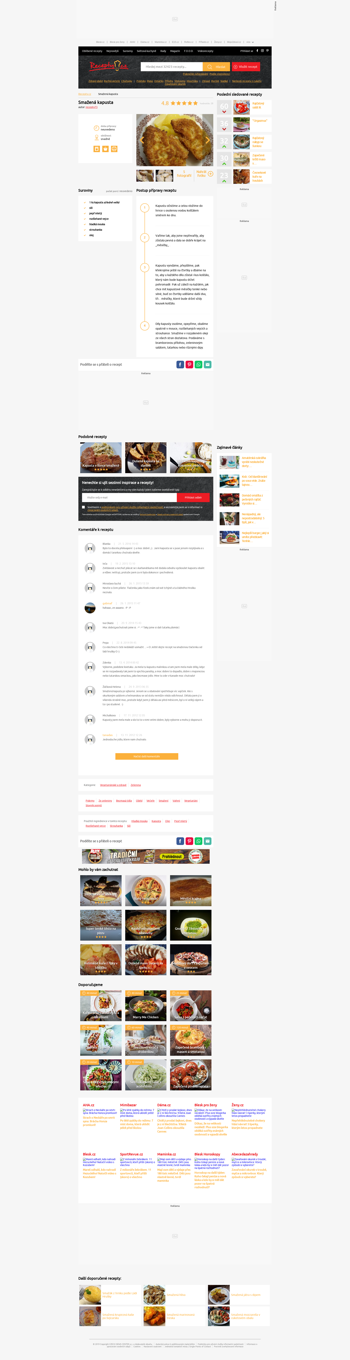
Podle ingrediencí (220, 74)
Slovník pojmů (94, 805)
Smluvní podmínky (147, 514)
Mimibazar (128, 1105)
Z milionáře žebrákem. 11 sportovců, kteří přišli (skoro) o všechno (135, 1173)
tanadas (108, 735)
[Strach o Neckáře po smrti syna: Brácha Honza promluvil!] (100, 1110)
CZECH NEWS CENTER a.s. (121, 1344)
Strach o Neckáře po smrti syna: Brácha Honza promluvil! (99, 1121)
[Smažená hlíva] (154, 1294)
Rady (163, 51)
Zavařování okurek (175, 84)
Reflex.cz (188, 42)
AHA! (132, 42)
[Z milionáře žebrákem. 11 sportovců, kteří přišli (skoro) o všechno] (137, 1161)
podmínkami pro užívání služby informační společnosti (132, 507)
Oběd (139, 800)
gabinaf (107, 603)
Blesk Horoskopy (207, 1154)
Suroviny (128, 51)
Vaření (176, 800)
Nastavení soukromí (153, 1346)
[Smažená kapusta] (174, 165)
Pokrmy (90, 800)
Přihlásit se (246, 51)
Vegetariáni (191, 800)
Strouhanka (116, 825)
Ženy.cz (218, 42)
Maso (150, 81)
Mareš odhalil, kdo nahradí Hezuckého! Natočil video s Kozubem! (99, 1173)
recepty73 (92, 107)
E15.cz (175, 42)
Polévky (141, 81)
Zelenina (136, 785)
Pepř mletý (180, 821)
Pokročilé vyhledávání (195, 74)
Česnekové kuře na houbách (259, 176)
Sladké (224, 81)
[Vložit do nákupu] (105, 149)
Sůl (129, 825)
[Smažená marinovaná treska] (154, 1315)
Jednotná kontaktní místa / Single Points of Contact (188, 1346)
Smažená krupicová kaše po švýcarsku (118, 1316)
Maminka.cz (161, 42)
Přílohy (169, 81)
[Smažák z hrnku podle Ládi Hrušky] (90, 1294)
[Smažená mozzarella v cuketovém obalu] (219, 1315)
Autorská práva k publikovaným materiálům (175, 1344)
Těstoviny (179, 81)
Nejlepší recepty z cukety (246, 81)
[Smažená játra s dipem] (219, 1294)
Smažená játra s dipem (245, 1294)
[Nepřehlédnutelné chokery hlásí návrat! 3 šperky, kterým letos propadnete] (249, 1112)
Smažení (163, 800)
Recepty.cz (84, 94)
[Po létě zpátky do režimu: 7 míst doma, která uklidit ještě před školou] (137, 1112)
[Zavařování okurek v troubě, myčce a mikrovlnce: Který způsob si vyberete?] (249, 1161)
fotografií (184, 173)
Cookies (137, 1346)
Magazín (175, 51)
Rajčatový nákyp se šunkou (258, 142)
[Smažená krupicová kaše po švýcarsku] (90, 1315)
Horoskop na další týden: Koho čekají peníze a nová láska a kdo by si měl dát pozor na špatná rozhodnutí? (210, 1180)
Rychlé (215, 81)
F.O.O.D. (188, 51)
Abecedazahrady (245, 1154)
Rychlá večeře (112, 81)
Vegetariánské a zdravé (113, 785)
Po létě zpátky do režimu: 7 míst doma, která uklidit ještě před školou (136, 1124)
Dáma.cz (145, 42)
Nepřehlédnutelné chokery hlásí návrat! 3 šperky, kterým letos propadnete (248, 1124)
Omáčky (159, 81)
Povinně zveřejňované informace (228, 1346)
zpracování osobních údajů (103, 510)
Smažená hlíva (176, 1294)
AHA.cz (88, 1105)
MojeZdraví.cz (234, 42)
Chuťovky (126, 81)
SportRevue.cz (131, 1154)
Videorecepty (205, 51)
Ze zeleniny (105, 800)
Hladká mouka (139, 821)
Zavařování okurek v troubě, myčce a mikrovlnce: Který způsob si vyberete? (249, 1173)
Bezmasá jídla (124, 800)
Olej (167, 821)
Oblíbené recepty (92, 51)
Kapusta (156, 821)
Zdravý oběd (96, 81)
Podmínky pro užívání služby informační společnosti (221, 1344)
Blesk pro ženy (117, 42)
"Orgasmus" (259, 120)
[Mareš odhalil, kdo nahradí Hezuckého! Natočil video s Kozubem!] (100, 1161)
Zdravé (206, 81)
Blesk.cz (100, 42)
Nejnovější (112, 51)
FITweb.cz (204, 42)
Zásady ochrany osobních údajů (170, 514)
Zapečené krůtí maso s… (258, 159)
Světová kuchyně (146, 51)
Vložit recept (247, 67)
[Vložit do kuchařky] (97, 149)
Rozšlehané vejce (96, 825)
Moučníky (192, 81)
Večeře (151, 800)
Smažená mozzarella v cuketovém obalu (245, 1316)
